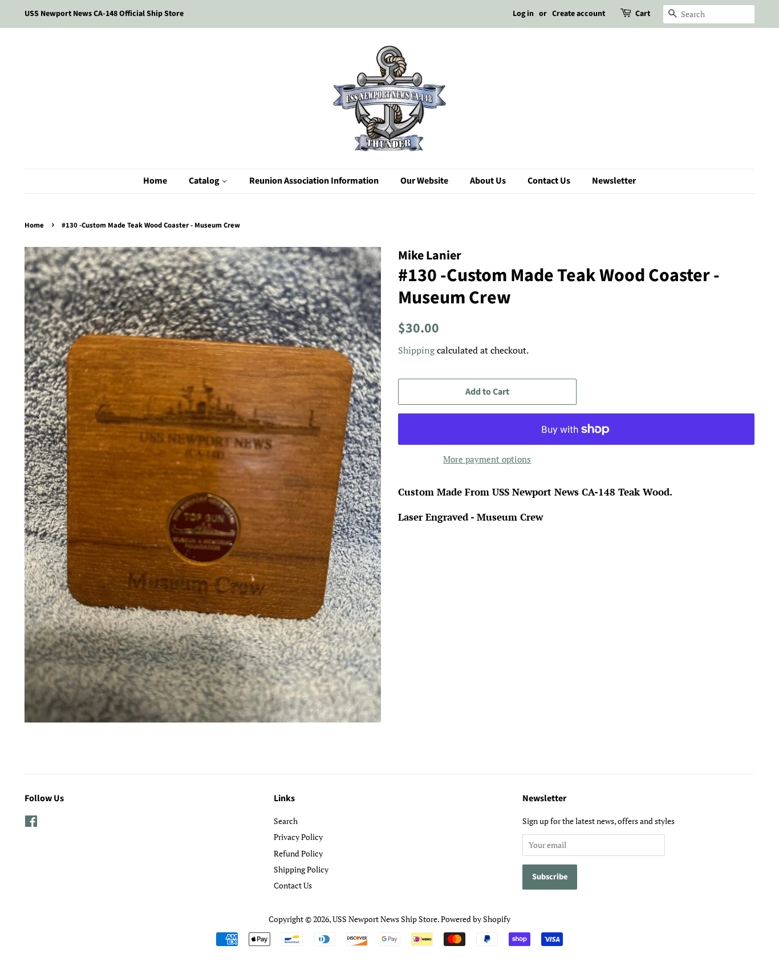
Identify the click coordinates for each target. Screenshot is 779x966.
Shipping (416, 350)
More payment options (487, 459)
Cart (642, 13)
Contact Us (549, 180)
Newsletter (614, 180)
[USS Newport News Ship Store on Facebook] (31, 823)
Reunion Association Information (314, 180)
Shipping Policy (301, 869)
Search (286, 820)
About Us (488, 180)
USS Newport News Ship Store (384, 919)
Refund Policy (298, 853)
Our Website (424, 180)
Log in (523, 13)
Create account (578, 13)
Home (155, 180)
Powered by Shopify (475, 919)
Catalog (205, 180)
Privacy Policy (298, 836)
